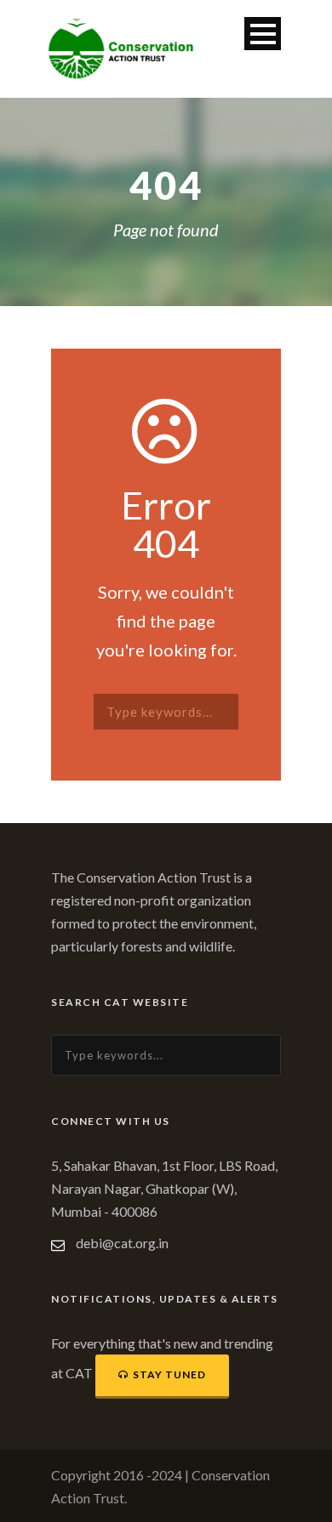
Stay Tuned (169, 1374)
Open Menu (262, 33)
